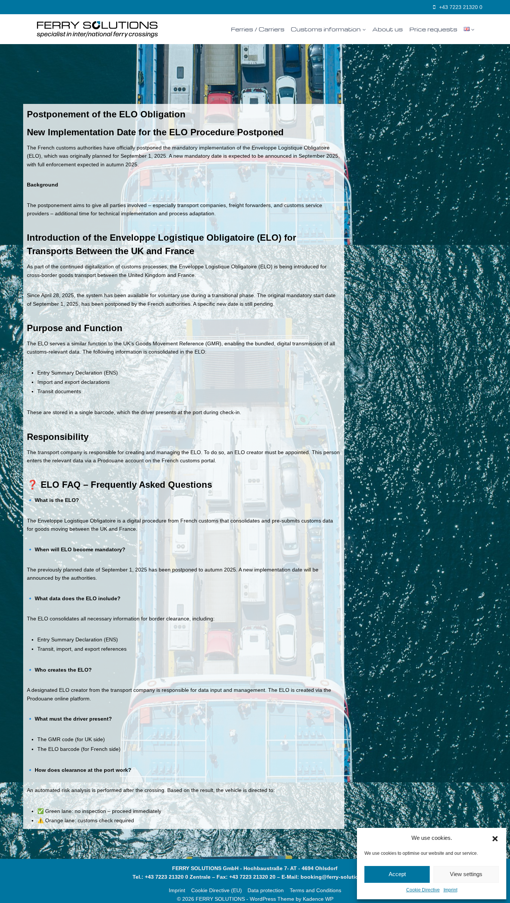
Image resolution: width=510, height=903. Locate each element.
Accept (397, 874)
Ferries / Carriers (257, 29)
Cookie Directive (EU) (216, 890)
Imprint (450, 890)
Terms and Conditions (315, 890)
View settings (466, 874)
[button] (495, 838)
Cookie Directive (423, 890)
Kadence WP (318, 899)
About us (387, 29)
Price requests (433, 29)
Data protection (266, 890)
